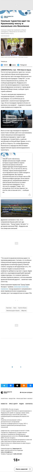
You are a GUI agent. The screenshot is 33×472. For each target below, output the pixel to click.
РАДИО (21, 404)
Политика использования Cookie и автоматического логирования (11, 421)
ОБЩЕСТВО (12, 399)
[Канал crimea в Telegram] (4, 385)
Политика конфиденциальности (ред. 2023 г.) (14, 424)
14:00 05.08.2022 (5, 36)
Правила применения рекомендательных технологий (13, 426)
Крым (14, 307)
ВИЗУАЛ (29, 399)
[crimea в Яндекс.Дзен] (17, 385)
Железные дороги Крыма (12, 310)
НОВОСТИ (4, 404)
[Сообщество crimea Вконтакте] (10, 385)
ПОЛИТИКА (4, 399)
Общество (23, 310)
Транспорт (9, 307)
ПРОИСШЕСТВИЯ (21, 399)
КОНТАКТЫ (29, 404)
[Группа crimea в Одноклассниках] (24, 385)
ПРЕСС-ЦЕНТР (13, 404)
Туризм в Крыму (22, 307)
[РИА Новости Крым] (7, 17)
